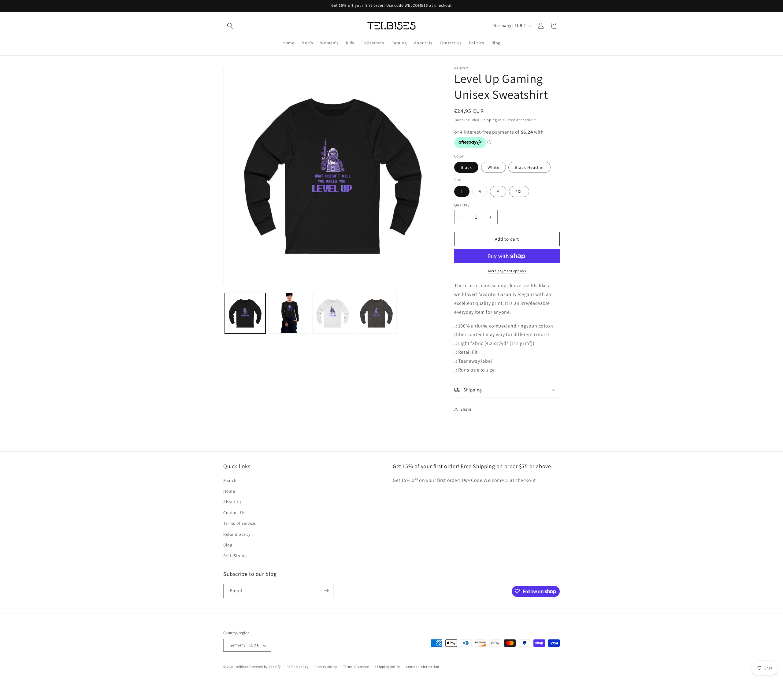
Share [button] (466, 409)
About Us (232, 502)
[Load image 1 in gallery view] (245, 313)
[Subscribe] (326, 590)
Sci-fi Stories (235, 555)
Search (230, 480)
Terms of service (356, 666)
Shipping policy (387, 666)
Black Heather (529, 167)
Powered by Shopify (265, 667)
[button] (230, 25)
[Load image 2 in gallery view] (289, 313)
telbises (242, 667)
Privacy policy (325, 666)
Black (466, 167)
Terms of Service (239, 523)
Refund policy (236, 534)
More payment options (507, 270)
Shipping (489, 119)
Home (229, 491)
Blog (227, 544)
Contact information (422, 666)
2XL (519, 191)
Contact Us (234, 512)
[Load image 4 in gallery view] (376, 313)
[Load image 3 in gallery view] (332, 313)
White (493, 167)
